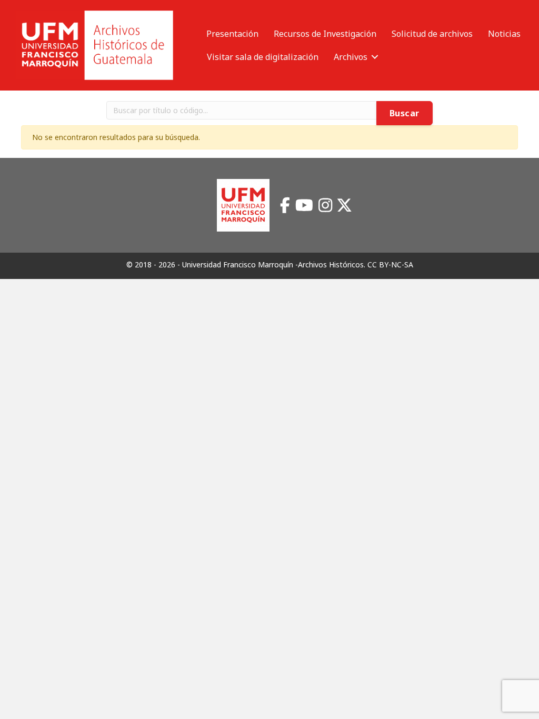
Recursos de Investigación (325, 33)
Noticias (504, 33)
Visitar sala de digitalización (262, 57)
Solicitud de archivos (432, 33)
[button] (374, 56)
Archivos (350, 57)
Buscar (405, 113)
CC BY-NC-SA (390, 264)
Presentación (232, 33)
